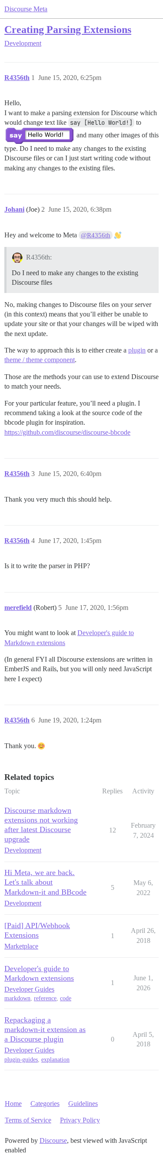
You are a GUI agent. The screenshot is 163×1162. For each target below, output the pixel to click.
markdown (17, 998)
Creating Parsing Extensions (67, 29)
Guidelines (83, 1103)
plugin (137, 350)
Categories (45, 1103)
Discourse (53, 1140)
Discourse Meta (25, 9)
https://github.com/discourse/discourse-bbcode (67, 432)
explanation (55, 1059)
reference (45, 998)
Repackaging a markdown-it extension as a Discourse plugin (45, 1029)
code (65, 998)
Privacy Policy (80, 1120)
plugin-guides (21, 1059)
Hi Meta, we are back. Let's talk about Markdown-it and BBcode (45, 882)
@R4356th (95, 235)
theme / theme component (39, 359)
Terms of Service (28, 1120)
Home (13, 1103)
